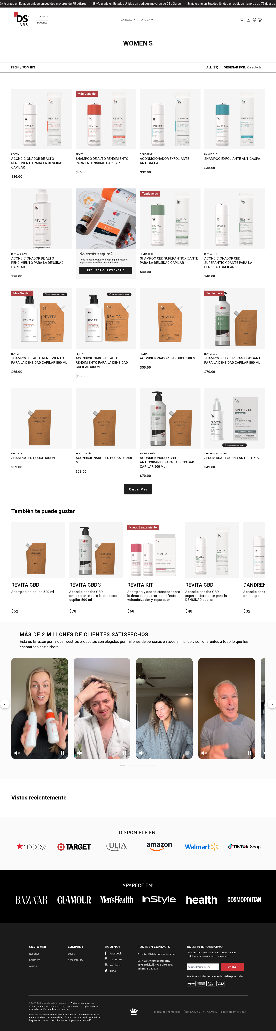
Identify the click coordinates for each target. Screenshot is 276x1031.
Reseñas (34, 953)
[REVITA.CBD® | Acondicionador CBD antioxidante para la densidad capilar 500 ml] (170, 418)
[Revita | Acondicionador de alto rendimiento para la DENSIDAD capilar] (41, 119)
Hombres (42, 16)
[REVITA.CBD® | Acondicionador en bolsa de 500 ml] (106, 418)
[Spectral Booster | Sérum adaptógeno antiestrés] (234, 418)
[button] (242, 20)
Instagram (116, 959)
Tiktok (113, 971)
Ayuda (33, 966)
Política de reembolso (166, 1012)
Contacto (34, 960)
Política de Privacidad (232, 1012)
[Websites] (254, 20)
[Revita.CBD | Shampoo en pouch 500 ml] (41, 418)
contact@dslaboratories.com (158, 954)
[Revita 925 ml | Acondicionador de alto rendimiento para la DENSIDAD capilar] (41, 218)
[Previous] (5, 703)
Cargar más (138, 489)
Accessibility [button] (75, 960)
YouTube (115, 965)
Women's (29, 67)
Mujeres (42, 22)
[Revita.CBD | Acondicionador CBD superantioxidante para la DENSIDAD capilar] (234, 218)
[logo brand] (31, 847)
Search (72, 953)
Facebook (115, 953)
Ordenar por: (235, 67)
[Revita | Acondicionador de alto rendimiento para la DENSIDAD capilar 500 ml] (106, 318)
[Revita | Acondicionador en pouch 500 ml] (170, 318)
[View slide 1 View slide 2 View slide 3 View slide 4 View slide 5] (138, 708)
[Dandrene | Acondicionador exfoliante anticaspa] (170, 119)
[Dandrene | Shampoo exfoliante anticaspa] (234, 119)
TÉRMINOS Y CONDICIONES (199, 1012)
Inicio (15, 67)
